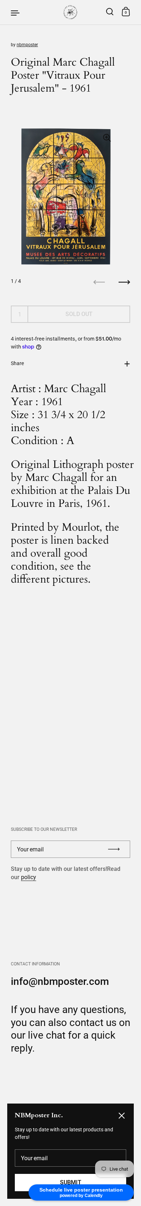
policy (28, 877)
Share (17, 363)
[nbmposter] (70, 12)
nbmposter (27, 44)
